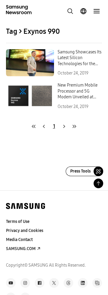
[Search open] (70, 11)
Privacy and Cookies (24, 230)
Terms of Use (17, 221)
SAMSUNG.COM (21, 248)
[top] (98, 183)
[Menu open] (96, 11)
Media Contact (19, 239)
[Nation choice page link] (83, 11)
